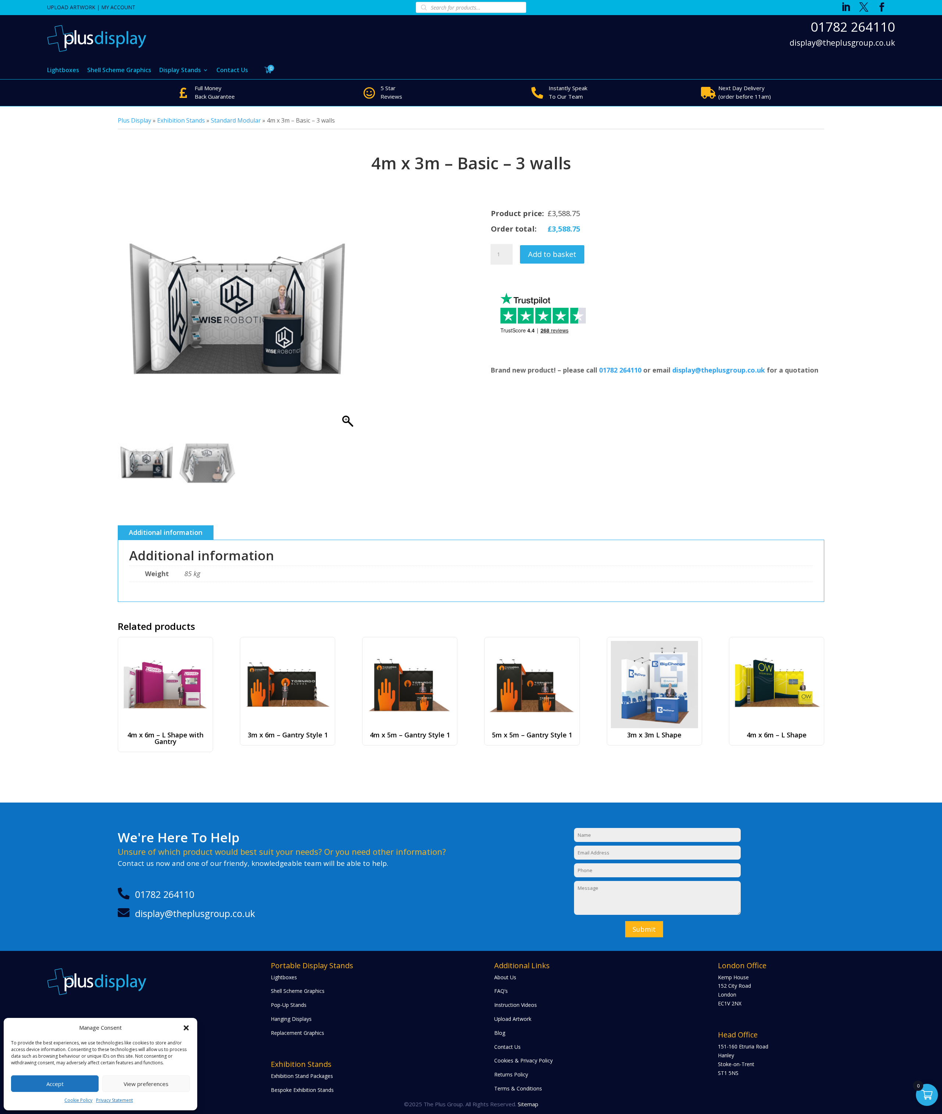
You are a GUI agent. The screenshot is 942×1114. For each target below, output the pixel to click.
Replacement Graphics (297, 1032)
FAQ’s (501, 990)
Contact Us (232, 70)
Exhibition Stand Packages (302, 1075)
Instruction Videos (515, 1004)
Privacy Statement (114, 1100)
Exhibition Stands (181, 120)
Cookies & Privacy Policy (523, 1060)
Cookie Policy (78, 1100)
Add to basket (552, 254)
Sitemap (528, 1104)
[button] (186, 1028)
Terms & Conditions (518, 1088)
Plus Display (134, 120)
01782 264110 (853, 26)
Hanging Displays (291, 1018)
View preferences (146, 1083)
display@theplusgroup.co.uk (842, 43)
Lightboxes (63, 70)
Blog (499, 1032)
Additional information (165, 532)
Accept (55, 1083)
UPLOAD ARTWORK (71, 7)
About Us (505, 977)
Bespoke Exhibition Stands (302, 1089)
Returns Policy (511, 1074)
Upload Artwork (512, 1018)
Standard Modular (236, 120)
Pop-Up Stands (289, 1004)
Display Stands (180, 70)
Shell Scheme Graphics (119, 70)
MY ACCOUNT (118, 7)
